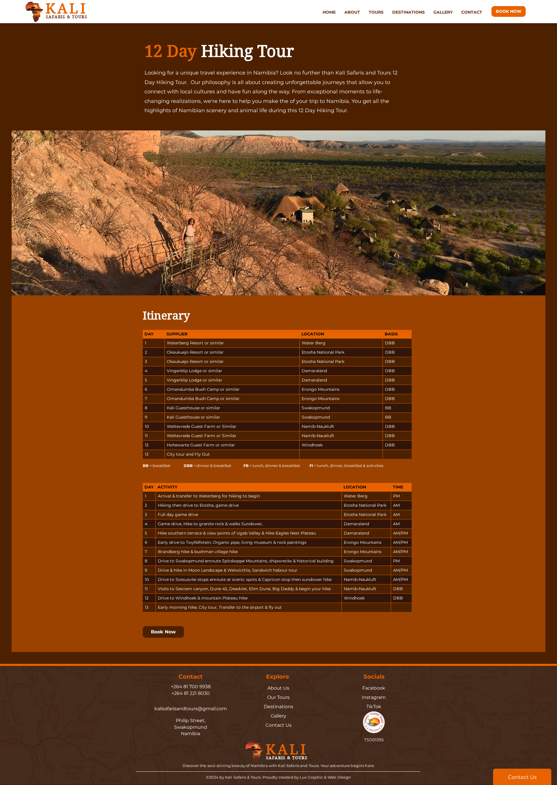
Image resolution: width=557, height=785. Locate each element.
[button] (352, 12)
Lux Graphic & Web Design (325, 777)
